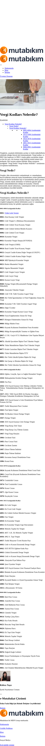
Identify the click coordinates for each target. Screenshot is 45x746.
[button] (2, 708)
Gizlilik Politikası (6, 728)
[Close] (1, 694)
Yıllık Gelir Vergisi (12, 213)
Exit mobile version (7, 745)
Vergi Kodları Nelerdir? (13, 124)
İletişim (7, 72)
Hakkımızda (9, 68)
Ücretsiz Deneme (6, 76)
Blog (6, 70)
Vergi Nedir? (14, 126)
